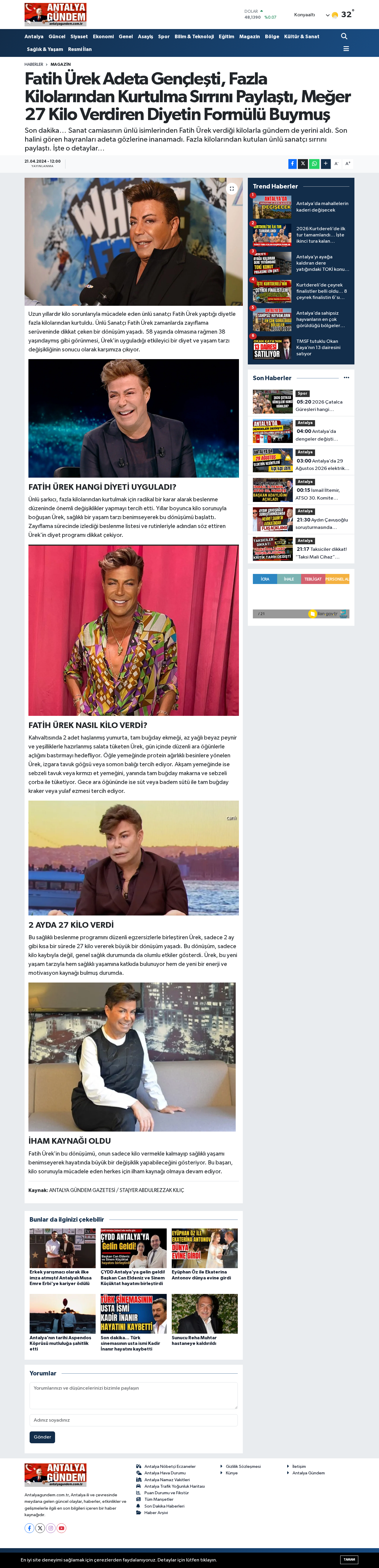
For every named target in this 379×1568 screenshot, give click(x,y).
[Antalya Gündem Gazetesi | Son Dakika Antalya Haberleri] (55, 14)
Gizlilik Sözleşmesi (243, 1466)
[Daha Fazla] (326, 164)
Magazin (249, 36)
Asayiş (145, 36)
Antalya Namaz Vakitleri (167, 1480)
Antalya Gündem (309, 1473)
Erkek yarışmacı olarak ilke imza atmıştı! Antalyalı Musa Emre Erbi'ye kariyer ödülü (60, 1278)
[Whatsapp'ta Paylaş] (314, 164)
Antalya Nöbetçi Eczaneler (170, 1466)
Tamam (349, 1559)
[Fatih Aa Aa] (132, 1057)
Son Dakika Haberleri (164, 1506)
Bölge (272, 36)
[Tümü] (346, 378)
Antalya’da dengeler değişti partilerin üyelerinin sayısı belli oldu (317, 436)
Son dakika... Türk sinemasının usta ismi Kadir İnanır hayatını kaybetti (130, 1343)
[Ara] (345, 37)
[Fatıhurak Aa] (133, 630)
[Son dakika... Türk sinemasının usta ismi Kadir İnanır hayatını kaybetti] (134, 1313)
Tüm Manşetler (159, 1499)
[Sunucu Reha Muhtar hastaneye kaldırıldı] (205, 1313)
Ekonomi (103, 36)
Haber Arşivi (156, 1513)
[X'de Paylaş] (303, 164)
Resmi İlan (80, 49)
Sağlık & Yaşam (45, 49)
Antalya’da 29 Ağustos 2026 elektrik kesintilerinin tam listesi (321, 465)
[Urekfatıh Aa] (133, 418)
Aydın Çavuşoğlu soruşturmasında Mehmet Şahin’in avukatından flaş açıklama (322, 524)
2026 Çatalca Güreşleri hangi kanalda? (319, 406)
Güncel (57, 36)
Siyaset (79, 36)
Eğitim (226, 36)
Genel (126, 36)
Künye (232, 1473)
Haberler (34, 65)
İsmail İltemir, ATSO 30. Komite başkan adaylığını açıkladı (318, 495)
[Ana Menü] (345, 49)
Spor (164, 36)
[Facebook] (29, 1528)
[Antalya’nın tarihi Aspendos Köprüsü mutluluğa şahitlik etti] (63, 1313)
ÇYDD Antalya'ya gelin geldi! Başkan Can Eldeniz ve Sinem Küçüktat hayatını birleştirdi (133, 1278)
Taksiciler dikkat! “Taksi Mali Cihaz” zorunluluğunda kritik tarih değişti (321, 554)
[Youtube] (61, 1528)
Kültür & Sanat (301, 36)
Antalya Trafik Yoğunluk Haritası (174, 1486)
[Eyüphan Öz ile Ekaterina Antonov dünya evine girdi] (205, 1248)
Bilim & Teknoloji (194, 36)
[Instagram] (51, 1528)
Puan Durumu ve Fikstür (166, 1493)
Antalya (34, 36)
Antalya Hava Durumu (165, 1473)
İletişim (299, 1466)
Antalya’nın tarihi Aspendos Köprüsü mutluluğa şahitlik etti (60, 1343)
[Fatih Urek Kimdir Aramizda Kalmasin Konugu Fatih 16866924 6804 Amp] (133, 858)
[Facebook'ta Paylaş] (292, 164)
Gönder (42, 1437)
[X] (40, 1528)
